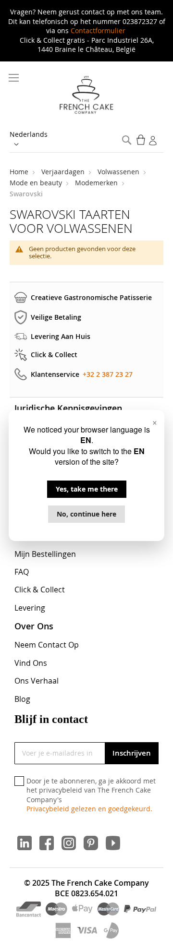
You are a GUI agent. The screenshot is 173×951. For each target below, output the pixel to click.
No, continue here (86, 513)
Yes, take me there (87, 489)
